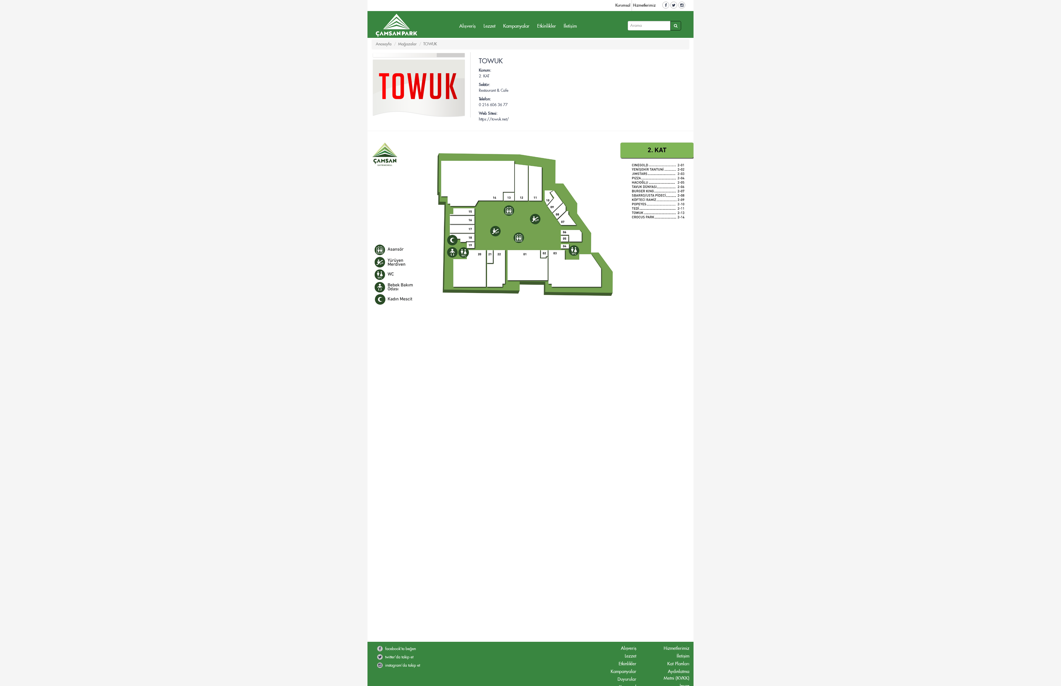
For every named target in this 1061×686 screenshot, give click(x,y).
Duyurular (627, 679)
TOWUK (430, 44)
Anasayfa (384, 44)
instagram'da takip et (402, 665)
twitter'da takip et (398, 657)
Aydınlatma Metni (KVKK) (676, 675)
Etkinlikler (546, 26)
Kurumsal (622, 5)
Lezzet (489, 26)
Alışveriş (467, 26)
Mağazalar (407, 44)
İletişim (570, 26)
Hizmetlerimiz (644, 5)
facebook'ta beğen (400, 649)
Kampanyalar (516, 26)
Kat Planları (678, 663)
